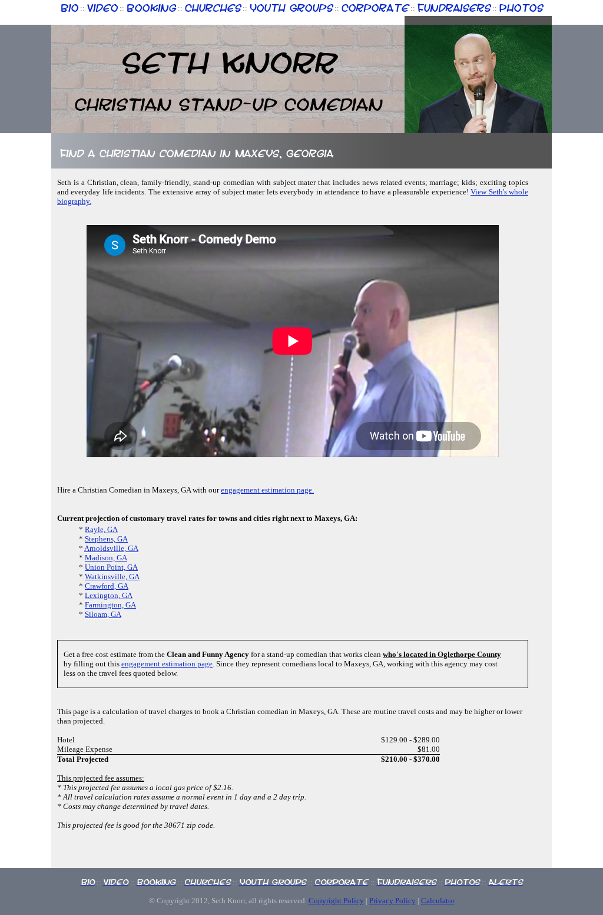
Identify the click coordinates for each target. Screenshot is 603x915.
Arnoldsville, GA (111, 548)
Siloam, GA (103, 614)
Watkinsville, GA (112, 576)
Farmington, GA (110, 604)
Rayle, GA (101, 529)
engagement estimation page (167, 663)
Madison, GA (106, 557)
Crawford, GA (106, 586)
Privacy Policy (392, 900)
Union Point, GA (111, 567)
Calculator (438, 900)
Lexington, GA (108, 595)
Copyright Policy (336, 900)
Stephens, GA (106, 538)
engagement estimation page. (267, 489)
